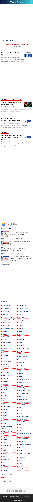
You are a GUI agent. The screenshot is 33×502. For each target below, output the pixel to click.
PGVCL (21, 365)
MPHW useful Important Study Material (14, 248)
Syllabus (21, 425)
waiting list (22, 457)
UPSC (20, 450)
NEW (20, 334)
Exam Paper (6, 384)
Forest (5, 389)
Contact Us (11, 496)
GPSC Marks (6, 406)
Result (21, 376)
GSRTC (5, 421)
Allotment (6, 314)
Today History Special (25, 444)
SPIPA (21, 410)
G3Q (4, 392)
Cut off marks (7, 370)
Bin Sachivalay (7, 342)
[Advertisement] (16, 22)
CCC (4, 358)
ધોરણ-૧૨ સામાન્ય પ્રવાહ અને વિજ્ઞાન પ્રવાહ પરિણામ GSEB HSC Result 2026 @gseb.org (20, 258)
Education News (7, 375)
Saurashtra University (25, 391)
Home (2, 41)
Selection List (23, 399)
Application (5, 49)
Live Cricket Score (24, 311)
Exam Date (6, 381)
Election (5, 378)
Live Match (22, 317)
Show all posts (16, 46)
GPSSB (5, 409)
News (20, 342)
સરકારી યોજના (23, 469)
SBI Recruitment (23, 393)
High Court (6, 437)
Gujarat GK (16, 2)
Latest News (22, 306)
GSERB (5, 415)
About (4, 496)
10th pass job (7, 306)
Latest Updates (23, 308)
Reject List (22, 374)
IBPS (4, 451)
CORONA (5, 364)
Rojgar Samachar (23, 382)
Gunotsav (5, 434)
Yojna (20, 463)
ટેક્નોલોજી (21, 466)
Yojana (20, 460)
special (21, 407)
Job (4, 465)
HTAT (4, 448)
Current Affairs (7, 367)
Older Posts (28, 184)
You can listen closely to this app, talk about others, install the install (12, 137)
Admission (6, 311)
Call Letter (6, 356)
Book (4, 353)
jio (3, 462)
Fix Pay (5, 387)
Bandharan (6, 334)
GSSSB (5, 423)
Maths (20, 323)
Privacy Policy (19, 496)
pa (19, 359)
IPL (4, 456)
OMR (20, 351)
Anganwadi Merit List (9, 320)
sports (21, 413)
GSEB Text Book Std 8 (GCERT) (12, 254)
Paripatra (21, 362)
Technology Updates (15, 99)
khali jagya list (7, 468)
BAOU (4, 340)
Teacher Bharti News (25, 433)
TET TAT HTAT (23, 439)
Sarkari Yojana (22, 385)
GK (4, 398)
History (5, 439)
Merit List (21, 325)
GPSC (4, 404)
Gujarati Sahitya (7, 431)
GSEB (4, 412)
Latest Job (6, 471)
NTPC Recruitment (24, 348)
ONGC (20, 354)
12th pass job (7, 308)
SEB (20, 396)
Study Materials (23, 422)
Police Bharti (22, 368)
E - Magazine (6, 372)
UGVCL (21, 447)
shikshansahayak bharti (25, 402)
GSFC (4, 418)
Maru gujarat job (23, 320)
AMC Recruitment (8, 317)
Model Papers (23, 331)
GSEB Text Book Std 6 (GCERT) (12, 251)
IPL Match (6, 459)
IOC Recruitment (7, 454)
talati (20, 427)
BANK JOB (6, 337)
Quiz (20, 371)
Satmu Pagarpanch (24, 388)
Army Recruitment (8, 328)
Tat (20, 430)
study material (23, 419)
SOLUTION (22, 405)
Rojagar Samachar (24, 379)
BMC (4, 345)
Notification (22, 345)
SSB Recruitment (24, 416)
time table (22, 441)
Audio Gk (5, 331)
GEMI (4, 395)
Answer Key (6, 323)
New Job (21, 337)
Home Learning (7, 445)
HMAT (5, 442)
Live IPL (21, 314)
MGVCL (21, 328)
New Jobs (22, 340)
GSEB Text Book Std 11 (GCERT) (12, 239)
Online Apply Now (24, 357)
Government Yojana (8, 401)
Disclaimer (28, 496)
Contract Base (7, 361)
